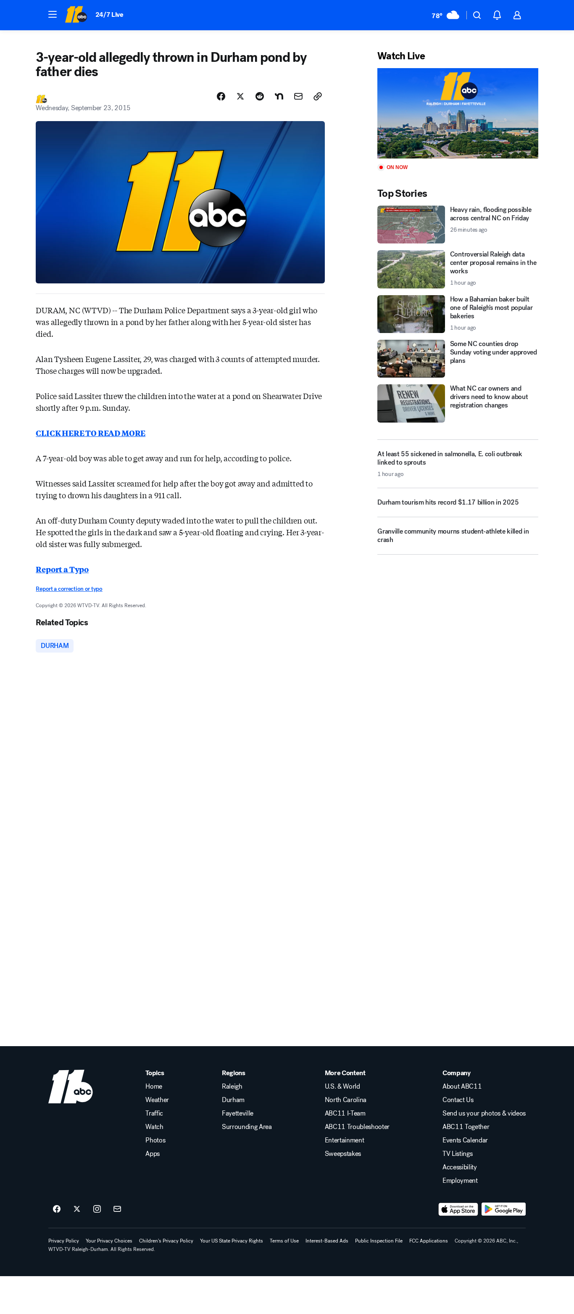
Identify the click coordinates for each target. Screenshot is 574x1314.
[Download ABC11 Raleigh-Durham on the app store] (458, 1209)
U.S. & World (342, 1086)
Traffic (154, 1113)
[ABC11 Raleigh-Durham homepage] (76, 15)
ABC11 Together (466, 1127)
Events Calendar (465, 1140)
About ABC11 (462, 1086)
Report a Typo (62, 568)
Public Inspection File (379, 1240)
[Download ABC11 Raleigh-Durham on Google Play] (504, 1209)
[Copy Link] (318, 96)
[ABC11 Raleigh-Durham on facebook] (56, 1209)
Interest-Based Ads (326, 1240)
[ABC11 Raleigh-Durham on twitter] (76, 1209)
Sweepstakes (343, 1153)
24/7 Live (109, 14)
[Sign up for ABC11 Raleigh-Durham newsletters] (117, 1209)
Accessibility (459, 1167)
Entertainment (344, 1140)
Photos (155, 1140)
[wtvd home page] (70, 1086)
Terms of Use (284, 1240)
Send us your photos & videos (484, 1113)
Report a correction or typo (69, 589)
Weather (157, 1100)
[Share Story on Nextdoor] (279, 96)
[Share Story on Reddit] (260, 96)
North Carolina (346, 1100)
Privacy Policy (63, 1240)
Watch (154, 1127)
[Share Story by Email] (298, 96)
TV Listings (457, 1153)
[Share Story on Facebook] (221, 96)
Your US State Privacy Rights (231, 1240)
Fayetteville (237, 1113)
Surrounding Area (247, 1127)
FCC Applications (428, 1240)
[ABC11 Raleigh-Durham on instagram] (97, 1209)
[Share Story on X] (240, 96)
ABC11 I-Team (345, 1113)
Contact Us (458, 1100)
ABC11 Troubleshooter (357, 1127)
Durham (233, 1100)
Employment (460, 1180)
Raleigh (232, 1086)
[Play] (457, 113)
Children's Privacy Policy (166, 1240)
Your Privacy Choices (109, 1240)
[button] (52, 14)
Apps (152, 1153)
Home (153, 1086)
